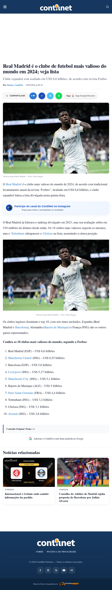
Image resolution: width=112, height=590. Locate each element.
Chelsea (47, 233)
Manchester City (18, 379)
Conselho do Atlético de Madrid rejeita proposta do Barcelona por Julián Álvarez (82, 497)
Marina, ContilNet (15, 84)
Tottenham (17, 233)
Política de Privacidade (61, 551)
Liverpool (14, 372)
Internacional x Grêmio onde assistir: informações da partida (27, 495)
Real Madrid (13, 184)
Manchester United (20, 358)
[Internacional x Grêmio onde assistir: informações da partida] (29, 472)
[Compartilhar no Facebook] (41, 95)
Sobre (39, 551)
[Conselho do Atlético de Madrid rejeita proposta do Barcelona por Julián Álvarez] (83, 472)
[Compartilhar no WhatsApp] (58, 95)
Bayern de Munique (56, 327)
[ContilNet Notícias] (56, 6)
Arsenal (13, 414)
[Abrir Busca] (107, 6)
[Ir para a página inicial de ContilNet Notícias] (56, 542)
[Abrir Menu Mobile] (5, 7)
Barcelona (21, 327)
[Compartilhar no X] (50, 95)
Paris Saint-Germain (20, 393)
